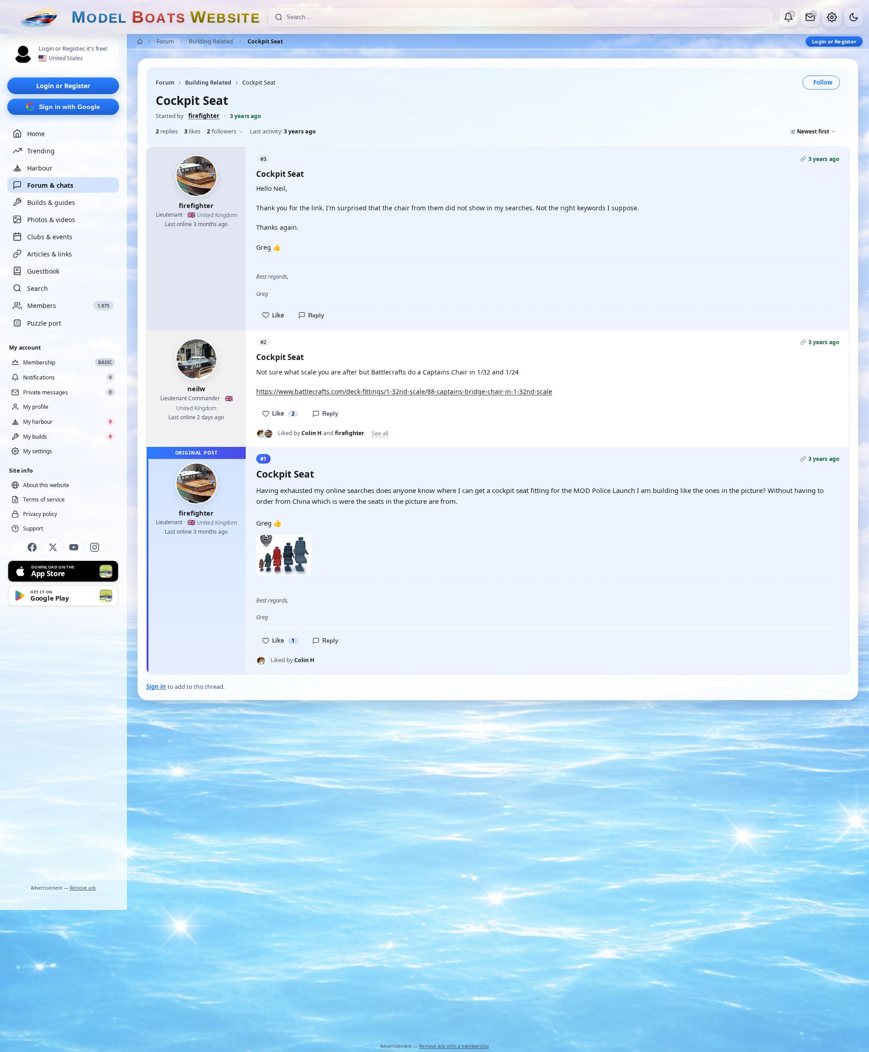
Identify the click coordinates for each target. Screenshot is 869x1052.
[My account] (832, 17)
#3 (263, 159)
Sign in (156, 686)
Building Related (211, 41)
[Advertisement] (63, 747)
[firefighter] (268, 434)
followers (221, 131)
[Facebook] (32, 547)
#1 (263, 458)
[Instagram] (94, 547)
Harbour (40, 168)
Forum (165, 41)
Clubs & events (49, 236)
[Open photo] (283, 555)
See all (380, 433)
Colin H (311, 433)
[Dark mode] (854, 17)
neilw (196, 388)
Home (36, 133)
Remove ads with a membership (454, 1046)
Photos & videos (51, 219)
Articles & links (49, 254)
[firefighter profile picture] (196, 176)
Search (37, 288)
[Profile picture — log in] (23, 54)
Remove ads (83, 888)
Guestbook (43, 271)
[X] (53, 547)
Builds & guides (51, 202)
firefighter (204, 116)
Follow (822, 82)
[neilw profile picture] (196, 359)
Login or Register (63, 85)
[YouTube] (74, 547)
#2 (263, 342)
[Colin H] (261, 434)
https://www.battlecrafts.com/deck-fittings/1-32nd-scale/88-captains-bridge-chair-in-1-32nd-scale (404, 391)
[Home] (140, 41)
